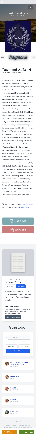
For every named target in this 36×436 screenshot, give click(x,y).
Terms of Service (23, 427)
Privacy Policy (12, 427)
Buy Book (21, 286)
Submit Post (18, 351)
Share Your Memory (13, 317)
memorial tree (27, 204)
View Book (9, 286)
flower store (25, 207)
